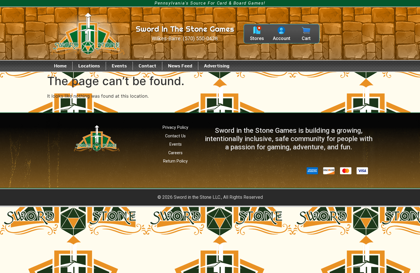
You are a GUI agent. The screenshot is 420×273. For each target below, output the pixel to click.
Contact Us (175, 136)
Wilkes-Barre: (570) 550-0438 (185, 38)
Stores (257, 38)
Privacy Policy (175, 127)
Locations (89, 66)
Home (60, 66)
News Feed (180, 66)
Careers (175, 152)
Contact (147, 66)
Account (281, 38)
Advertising (216, 66)
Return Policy (175, 161)
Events (119, 66)
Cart (306, 38)
